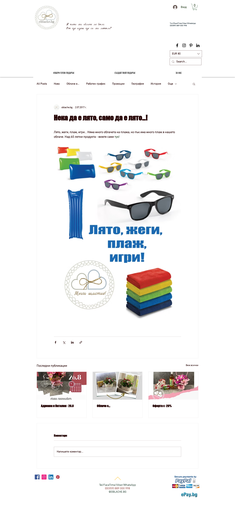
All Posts (42, 84)
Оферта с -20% (162, 406)
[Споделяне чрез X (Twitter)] (64, 342)
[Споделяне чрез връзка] (80, 342)
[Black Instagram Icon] (184, 45)
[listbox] (186, 53)
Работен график (95, 84)
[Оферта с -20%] (173, 386)
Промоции (118, 84)
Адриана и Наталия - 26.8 (57, 406)
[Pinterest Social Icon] (57, 477)
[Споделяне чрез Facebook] (55, 342)
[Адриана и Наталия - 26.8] (62, 386)
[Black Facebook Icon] (177, 45)
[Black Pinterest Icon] (191, 45)
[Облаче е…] (117, 386)
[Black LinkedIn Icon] (197, 45)
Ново (57, 84)
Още (170, 84)
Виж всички (192, 365)
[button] (186, 53)
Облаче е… (73, 84)
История (156, 84)
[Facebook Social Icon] (37, 477)
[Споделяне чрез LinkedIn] (72, 342)
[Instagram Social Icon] (44, 477)
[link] (195, 7)
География (137, 84)
